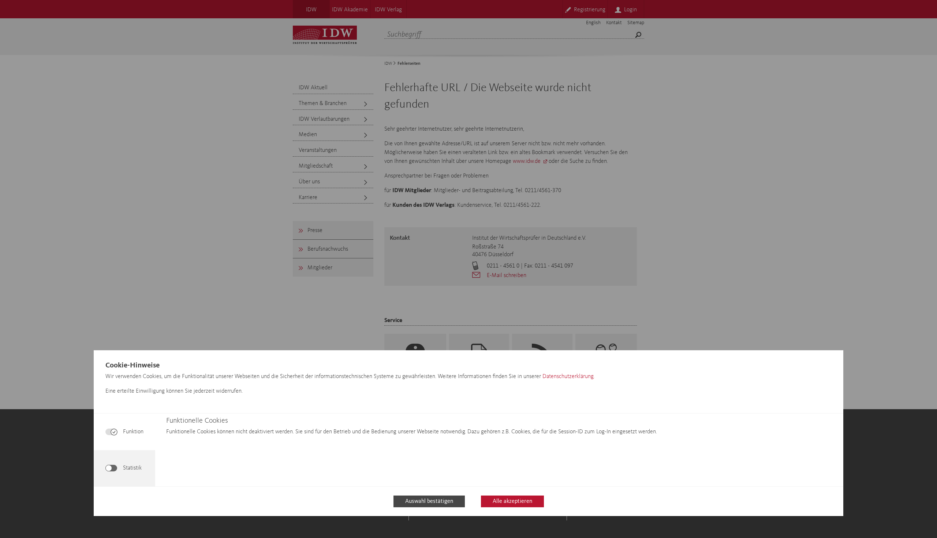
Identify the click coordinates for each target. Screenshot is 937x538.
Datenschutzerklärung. (568, 377)
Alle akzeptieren (512, 501)
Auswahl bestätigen (429, 501)
